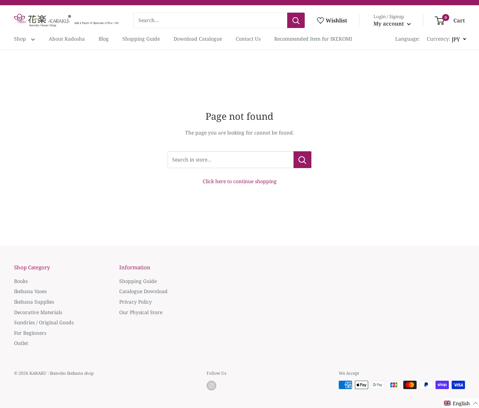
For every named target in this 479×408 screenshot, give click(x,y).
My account (389, 23)
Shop (20, 38)
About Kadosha (67, 38)
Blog (104, 38)
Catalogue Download (143, 291)
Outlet (21, 343)
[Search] (296, 20)
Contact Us (248, 38)
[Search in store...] (302, 159)
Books (21, 281)
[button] (461, 403)
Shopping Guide (141, 38)
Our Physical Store (140, 312)
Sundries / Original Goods (44, 322)
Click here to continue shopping (240, 181)
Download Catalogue (198, 38)
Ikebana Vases (30, 291)
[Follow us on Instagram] (211, 385)
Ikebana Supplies (34, 301)
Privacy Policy (135, 301)
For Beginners (30, 333)
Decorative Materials (38, 312)
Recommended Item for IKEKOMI (313, 38)
